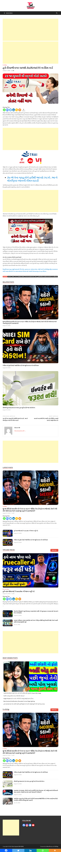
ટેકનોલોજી (5, 65)
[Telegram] (30, 825)
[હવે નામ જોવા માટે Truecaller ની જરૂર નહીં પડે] (8, 531)
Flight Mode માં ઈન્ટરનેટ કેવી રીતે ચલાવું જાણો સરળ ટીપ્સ (18, 698)
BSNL (13, 276)
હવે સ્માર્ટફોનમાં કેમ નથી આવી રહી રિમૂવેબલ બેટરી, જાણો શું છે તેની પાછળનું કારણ (24, 704)
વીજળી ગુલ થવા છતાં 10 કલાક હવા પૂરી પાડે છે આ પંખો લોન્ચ (19, 407)
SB (13, 70)
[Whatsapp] (4, 109)
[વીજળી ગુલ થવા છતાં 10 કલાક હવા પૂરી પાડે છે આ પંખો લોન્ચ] (30, 388)
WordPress (49, 846)
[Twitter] (10, 109)
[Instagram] (27, 825)
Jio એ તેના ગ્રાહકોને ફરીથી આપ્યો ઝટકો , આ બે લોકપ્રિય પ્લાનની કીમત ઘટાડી (32, 179)
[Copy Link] (16, 109)
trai (36, 276)
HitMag (56, 846)
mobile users (21, 276)
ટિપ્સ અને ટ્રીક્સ (6, 589)
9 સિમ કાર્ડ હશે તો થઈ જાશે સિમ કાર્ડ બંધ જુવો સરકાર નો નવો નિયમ (21, 365)
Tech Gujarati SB (29, 276)
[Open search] (57, 13)
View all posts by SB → (20, 431)
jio (16, 276)
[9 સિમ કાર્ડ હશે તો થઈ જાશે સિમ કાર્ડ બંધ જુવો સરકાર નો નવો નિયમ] (30, 346)
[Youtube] (33, 825)
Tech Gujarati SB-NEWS (18, 846)
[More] (19, 109)
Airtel (9, 276)
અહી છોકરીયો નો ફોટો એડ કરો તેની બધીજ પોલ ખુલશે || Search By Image (22, 693)
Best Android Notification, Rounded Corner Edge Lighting (19, 701)
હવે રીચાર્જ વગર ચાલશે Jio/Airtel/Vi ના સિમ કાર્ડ (47, 276)
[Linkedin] (13, 109)
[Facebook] (7, 109)
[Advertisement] (30, 30)
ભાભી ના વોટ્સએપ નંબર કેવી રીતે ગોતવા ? (14, 696)
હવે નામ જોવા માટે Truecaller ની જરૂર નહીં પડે (26, 530)
